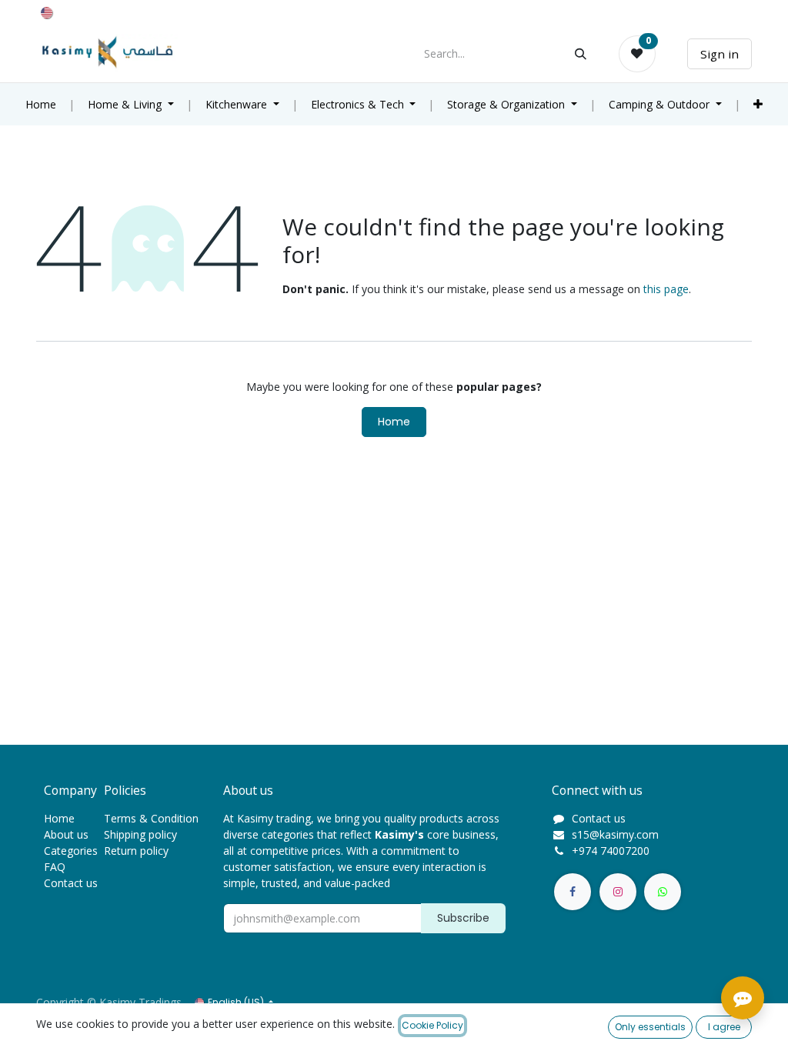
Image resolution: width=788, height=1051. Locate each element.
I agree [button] (724, 1026)
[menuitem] (40, 104)
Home (394, 421)
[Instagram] (617, 891)
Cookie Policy (432, 1025)
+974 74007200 (610, 850)
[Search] (580, 53)
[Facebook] (572, 891)
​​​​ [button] (463, 918)
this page (666, 289)
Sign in (719, 54)
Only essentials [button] (650, 1026)
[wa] (662, 891)
